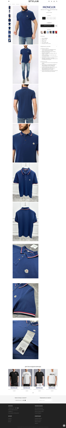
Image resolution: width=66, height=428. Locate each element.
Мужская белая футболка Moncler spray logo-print (52, 389)
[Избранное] (52, 1)
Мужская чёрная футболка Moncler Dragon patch (39, 389)
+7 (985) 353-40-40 (18, 400)
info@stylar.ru (10, 411)
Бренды (9, 421)
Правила (36, 423)
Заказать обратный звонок (13, 409)
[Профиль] (54, 1)
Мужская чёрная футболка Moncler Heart (14, 389)
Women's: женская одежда (39, 409)
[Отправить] (51, 400)
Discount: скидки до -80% (39, 411)
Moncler (46, 38)
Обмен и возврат (38, 421)
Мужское (9, 418)
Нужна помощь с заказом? (20, 397)
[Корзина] (49, 1)
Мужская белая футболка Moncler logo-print (26, 389)
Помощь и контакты (38, 418)
